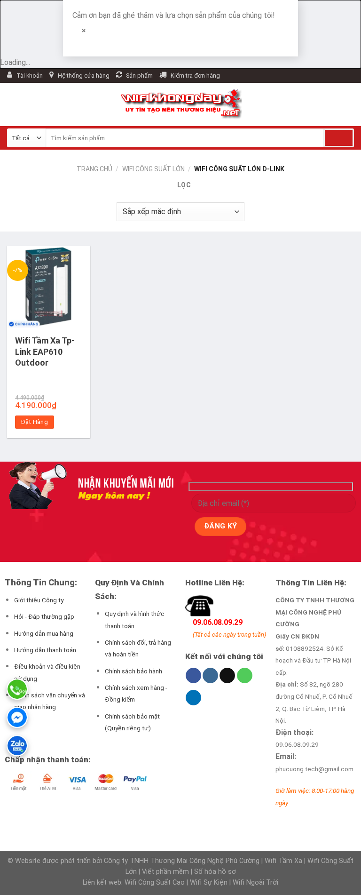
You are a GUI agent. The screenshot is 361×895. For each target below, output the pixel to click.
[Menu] (12, 104)
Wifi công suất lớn (153, 169)
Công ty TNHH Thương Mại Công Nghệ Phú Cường (181, 861)
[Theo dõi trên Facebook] (193, 676)
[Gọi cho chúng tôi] (244, 676)
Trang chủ (94, 169)
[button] (180, 185)
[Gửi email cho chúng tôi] (227, 676)
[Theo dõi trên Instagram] (210, 676)
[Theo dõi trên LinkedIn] (193, 698)
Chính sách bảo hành (133, 671)
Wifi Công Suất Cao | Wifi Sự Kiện (177, 883)
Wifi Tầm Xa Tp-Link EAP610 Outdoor (45, 352)
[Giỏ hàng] (253, 104)
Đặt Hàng (34, 421)
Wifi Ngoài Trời (255, 883)
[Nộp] (338, 137)
